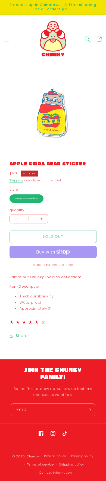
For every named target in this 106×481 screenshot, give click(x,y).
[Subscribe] (89, 409)
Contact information (55, 472)
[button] (7, 39)
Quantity (17, 210)
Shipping (17, 180)
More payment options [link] (53, 264)
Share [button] (22, 335)
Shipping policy (71, 464)
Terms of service (40, 464)
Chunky (33, 456)
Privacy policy (82, 456)
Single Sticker (29, 199)
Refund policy (55, 456)
